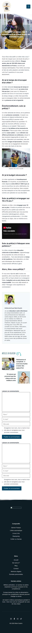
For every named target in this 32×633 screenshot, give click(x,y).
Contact (16, 568)
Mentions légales (16, 571)
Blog (16, 565)
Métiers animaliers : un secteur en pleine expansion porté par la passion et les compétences (16, 587)
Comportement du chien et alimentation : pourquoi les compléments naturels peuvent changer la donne (16, 594)
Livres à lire (16, 533)
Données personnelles (16, 574)
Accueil (16, 560)
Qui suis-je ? (16, 563)
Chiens (16, 26)
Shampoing (16, 536)
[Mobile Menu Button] (28, 7)
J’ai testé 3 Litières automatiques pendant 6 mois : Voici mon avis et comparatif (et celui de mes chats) (16, 602)
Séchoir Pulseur (16, 527)
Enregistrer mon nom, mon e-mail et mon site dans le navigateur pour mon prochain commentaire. (17, 430)
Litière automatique (16, 530)
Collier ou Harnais (16, 539)
